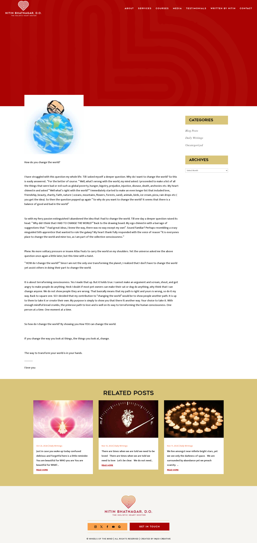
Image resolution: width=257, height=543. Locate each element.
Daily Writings (194, 138)
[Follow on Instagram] (95, 526)
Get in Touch (149, 526)
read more (42, 470)
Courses (162, 8)
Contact (246, 8)
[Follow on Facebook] (107, 526)
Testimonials (196, 8)
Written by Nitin (223, 8)
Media (177, 8)
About (129, 8)
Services (145, 8)
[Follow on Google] (119, 526)
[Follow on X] (101, 526)
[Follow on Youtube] (113, 526)
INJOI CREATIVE (162, 539)
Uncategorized (194, 145)
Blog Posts (191, 130)
